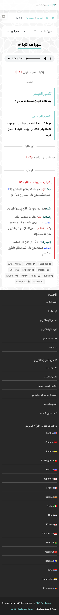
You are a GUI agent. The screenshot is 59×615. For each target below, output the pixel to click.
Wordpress (22, 281)
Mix (23, 276)
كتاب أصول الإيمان (48, 413)
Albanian (49, 552)
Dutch (51, 570)
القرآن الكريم (42, 18)
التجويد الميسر (50, 404)
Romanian (48, 588)
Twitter (29, 264)
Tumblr (47, 276)
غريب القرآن (52, 311)
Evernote (11, 276)
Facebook (44, 264)
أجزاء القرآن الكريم (49, 329)
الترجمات (53, 347)
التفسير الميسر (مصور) (47, 386)
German (49, 497)
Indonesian (48, 533)
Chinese (49, 442)
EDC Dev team (43, 603)
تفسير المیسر (51, 367)
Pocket (37, 281)
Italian (50, 506)
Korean (50, 524)
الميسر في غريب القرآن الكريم (44, 395)
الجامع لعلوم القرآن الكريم (22, 609)
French (50, 488)
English (50, 433)
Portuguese (47, 460)
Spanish (49, 451)
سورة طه (30, 18)
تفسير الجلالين (50, 376)
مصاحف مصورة (50, 338)
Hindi (51, 515)
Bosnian (49, 561)
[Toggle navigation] (5, 5)
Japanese (49, 478)
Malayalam (48, 579)
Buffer (13, 270)
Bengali (50, 542)
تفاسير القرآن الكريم (48, 320)
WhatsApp (13, 264)
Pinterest (42, 270)
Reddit (34, 276)
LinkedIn (27, 270)
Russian (50, 469)
